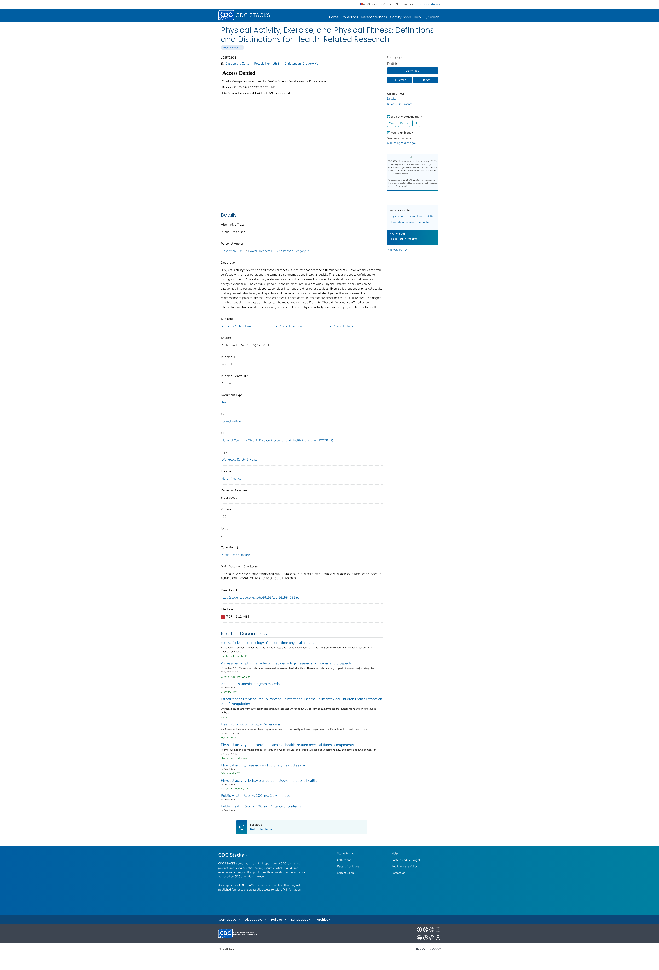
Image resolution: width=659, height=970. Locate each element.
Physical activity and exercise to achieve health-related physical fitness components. (288, 744)
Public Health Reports (236, 555)
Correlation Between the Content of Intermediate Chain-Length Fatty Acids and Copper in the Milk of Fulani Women (413, 222)
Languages (299, 919)
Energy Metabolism (238, 326)
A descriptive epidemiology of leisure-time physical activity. (268, 642)
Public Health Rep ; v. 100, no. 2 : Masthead (255, 795)
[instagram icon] (432, 929)
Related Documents (399, 104)
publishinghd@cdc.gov (401, 143)
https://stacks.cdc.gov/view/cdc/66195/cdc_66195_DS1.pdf (260, 597)
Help (417, 17)
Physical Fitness (344, 326)
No (416, 123)
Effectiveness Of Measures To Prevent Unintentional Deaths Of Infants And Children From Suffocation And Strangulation (301, 701)
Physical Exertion (290, 326)
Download (412, 71)
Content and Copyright (405, 860)
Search (433, 17)
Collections (349, 17)
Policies (277, 919)
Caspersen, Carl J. (237, 63)
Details (391, 99)
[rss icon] (438, 937)
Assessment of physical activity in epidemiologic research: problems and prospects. (287, 663)
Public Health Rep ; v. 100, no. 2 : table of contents (261, 806)
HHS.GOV (420, 948)
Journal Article (231, 421)
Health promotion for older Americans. (251, 724)
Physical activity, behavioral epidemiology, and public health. (269, 780)
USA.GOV (435, 948)
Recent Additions (374, 17)
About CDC (254, 919)
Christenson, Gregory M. (301, 63)
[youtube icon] (419, 937)
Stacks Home (345, 854)
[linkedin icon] (438, 929)
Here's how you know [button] (427, 4)
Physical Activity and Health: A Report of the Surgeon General (413, 216)
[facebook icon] (419, 929)
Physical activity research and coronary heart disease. (263, 765)
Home (333, 17)
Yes (391, 123)
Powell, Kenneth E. (267, 63)
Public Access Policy (404, 866)
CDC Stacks (231, 855)
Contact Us (398, 873)
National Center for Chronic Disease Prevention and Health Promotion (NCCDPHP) (277, 440)
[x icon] (425, 929)
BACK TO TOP (399, 250)
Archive (322, 919)
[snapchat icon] (432, 937)
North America (231, 479)
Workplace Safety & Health (240, 459)
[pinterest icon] (425, 937)
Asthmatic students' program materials (251, 683)
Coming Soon (400, 17)
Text (224, 402)
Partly (404, 123)
